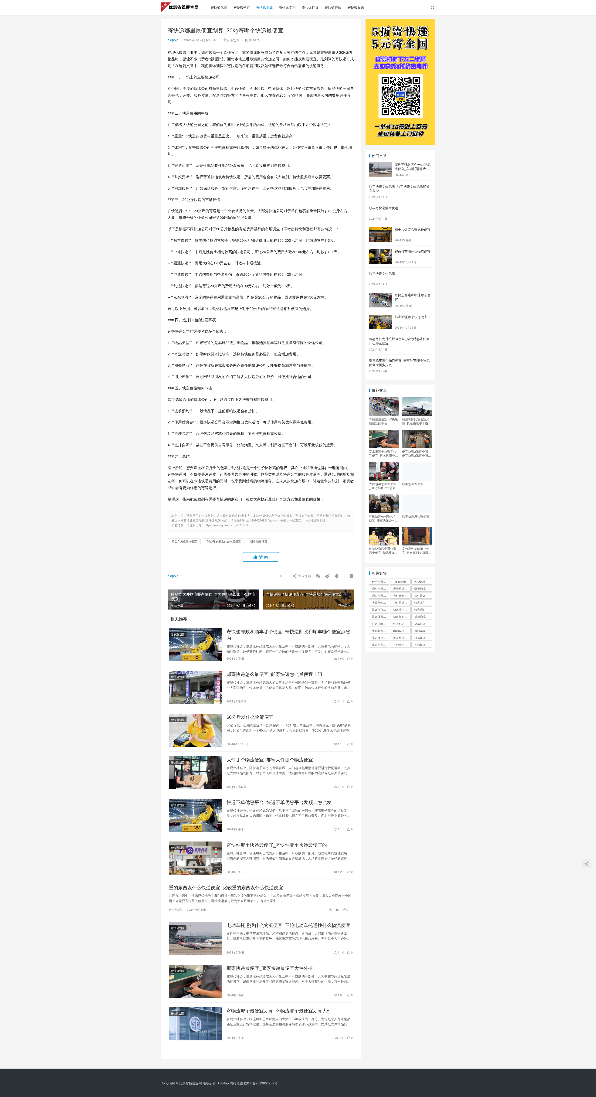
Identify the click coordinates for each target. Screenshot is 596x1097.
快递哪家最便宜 (423, 609)
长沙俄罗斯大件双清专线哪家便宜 (401, 645)
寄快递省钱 (356, 7)
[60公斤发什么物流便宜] (195, 730)
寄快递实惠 (287, 7)
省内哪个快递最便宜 (380, 638)
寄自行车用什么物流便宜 (412, 251)
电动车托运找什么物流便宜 (401, 631)
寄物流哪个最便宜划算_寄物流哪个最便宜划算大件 (279, 1010)
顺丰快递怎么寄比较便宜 (412, 229)
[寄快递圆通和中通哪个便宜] (380, 295)
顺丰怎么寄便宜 (412, 484)
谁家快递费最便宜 (401, 638)
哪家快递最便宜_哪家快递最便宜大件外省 (270, 968)
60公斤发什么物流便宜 (250, 717)
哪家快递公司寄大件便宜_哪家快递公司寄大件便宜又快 (383, 518)
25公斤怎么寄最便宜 (184, 541)
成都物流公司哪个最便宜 (423, 616)
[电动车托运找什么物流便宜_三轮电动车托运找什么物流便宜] (195, 938)
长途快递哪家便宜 (423, 645)
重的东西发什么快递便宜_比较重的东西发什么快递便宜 (226, 887)
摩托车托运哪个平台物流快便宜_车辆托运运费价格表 (412, 169)
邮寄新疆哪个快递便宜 (411, 316)
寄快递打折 (310, 7)
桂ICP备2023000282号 (261, 1083)
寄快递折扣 (333, 7)
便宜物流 (400, 581)
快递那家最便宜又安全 (401, 616)
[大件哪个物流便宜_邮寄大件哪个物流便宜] (195, 772)
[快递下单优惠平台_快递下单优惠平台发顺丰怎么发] (195, 815)
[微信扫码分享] (318, 576)
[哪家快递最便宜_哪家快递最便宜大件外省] (195, 981)
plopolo (173, 39)
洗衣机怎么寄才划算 (401, 624)
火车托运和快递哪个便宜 (423, 624)
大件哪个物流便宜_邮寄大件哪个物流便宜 (270, 759)
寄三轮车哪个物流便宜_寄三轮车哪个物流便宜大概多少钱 (399, 362)
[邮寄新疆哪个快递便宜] (380, 317)
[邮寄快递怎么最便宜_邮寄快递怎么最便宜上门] (195, 687)
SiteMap (223, 1083)
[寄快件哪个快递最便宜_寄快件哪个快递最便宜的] (195, 858)
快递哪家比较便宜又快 (380, 616)
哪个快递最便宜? (401, 588)
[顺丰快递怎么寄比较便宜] (380, 230)
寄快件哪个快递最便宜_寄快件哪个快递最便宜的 (277, 844)
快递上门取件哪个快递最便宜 (423, 602)
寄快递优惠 (219, 7)
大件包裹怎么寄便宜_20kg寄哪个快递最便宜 (383, 486)
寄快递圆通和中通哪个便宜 (412, 297)
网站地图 (236, 1083)
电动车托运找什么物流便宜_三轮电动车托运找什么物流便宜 (288, 925)
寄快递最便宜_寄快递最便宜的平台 (383, 421)
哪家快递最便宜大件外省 (380, 595)
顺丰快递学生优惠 (382, 273)
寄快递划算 (264, 7)
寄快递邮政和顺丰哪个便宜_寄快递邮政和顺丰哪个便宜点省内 (288, 634)
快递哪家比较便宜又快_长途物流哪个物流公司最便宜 (416, 421)
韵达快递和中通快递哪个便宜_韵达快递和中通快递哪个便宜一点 (383, 551)
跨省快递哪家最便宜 (423, 638)
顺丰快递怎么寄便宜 (415, 516)
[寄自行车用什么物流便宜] (380, 251)
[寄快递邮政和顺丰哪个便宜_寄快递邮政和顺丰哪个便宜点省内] (195, 644)
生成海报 (304, 575)
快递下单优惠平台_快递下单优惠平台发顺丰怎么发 (279, 802)
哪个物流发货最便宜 (423, 588)
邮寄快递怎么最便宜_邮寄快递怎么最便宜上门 (274, 674)
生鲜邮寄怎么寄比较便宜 (380, 631)
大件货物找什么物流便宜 (380, 602)
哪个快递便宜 (259, 541)
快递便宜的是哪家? (380, 609)
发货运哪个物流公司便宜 (423, 581)
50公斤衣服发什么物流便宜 (224, 541)
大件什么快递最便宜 (401, 595)
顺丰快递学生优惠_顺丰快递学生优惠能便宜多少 (399, 188)
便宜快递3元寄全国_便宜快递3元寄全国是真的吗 (416, 453)
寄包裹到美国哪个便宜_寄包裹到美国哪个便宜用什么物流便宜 (416, 551)
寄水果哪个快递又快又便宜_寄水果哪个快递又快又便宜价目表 (383, 453)
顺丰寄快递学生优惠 (383, 207)
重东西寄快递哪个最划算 (380, 645)
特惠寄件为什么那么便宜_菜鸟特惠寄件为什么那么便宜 (399, 341)
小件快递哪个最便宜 (401, 602)
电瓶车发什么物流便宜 (423, 631)
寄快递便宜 (242, 7)
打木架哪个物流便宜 (380, 624)
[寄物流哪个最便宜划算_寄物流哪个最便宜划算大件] (195, 1023)
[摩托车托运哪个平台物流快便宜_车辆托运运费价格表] (380, 164)
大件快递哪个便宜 (423, 595)
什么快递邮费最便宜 (380, 581)
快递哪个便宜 (401, 609)
